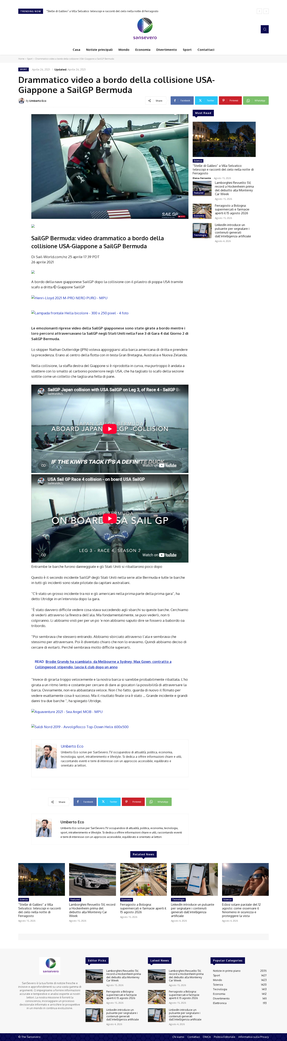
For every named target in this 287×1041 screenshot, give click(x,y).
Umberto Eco (37, 100)
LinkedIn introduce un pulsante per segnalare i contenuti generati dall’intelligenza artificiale (233, 230)
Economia (199, 215)
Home (21, 58)
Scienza (198, 160)
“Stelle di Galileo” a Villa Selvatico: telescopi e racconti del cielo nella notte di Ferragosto (223, 169)
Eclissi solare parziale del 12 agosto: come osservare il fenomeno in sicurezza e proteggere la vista (241, 910)
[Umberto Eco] (22, 101)
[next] (266, 11)
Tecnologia (200, 235)
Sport (30, 58)
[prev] (259, 11)
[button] (265, 29)
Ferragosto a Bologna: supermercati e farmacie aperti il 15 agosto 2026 (232, 209)
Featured (198, 192)
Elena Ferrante (202, 178)
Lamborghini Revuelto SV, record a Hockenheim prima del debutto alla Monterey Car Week (103, 11)
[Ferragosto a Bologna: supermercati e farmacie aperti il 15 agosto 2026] (202, 211)
